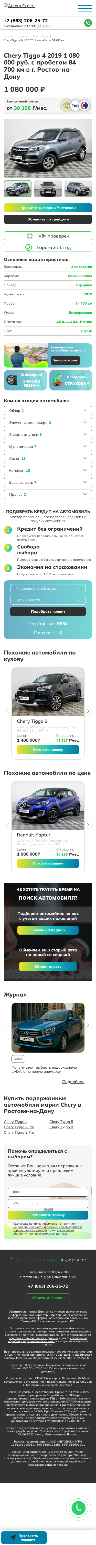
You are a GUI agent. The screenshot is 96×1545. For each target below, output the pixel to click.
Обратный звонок (48, 1297)
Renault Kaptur (33, 835)
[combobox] (48, 588)
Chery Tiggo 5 (61, 1122)
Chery (34, 36)
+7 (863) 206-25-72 (26, 20)
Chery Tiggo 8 (32, 721)
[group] (48, 148)
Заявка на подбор (48, 930)
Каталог (23, 36)
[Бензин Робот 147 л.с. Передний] (48, 692)
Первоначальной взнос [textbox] (36, 588)
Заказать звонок (65, 360)
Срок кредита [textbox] (28, 600)
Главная (9, 36)
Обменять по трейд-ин (48, 219)
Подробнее (73, 1081)
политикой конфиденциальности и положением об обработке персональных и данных (47, 1227)
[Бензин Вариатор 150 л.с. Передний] (48, 805)
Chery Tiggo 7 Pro (19, 1127)
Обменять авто (48, 966)
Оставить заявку (48, 749)
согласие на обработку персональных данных (47, 1339)
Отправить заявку (48, 1215)
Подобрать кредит (48, 611)
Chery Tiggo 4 (15, 1122)
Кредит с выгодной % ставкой (48, 207)
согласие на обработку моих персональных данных (43, 1231)
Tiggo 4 (46, 36)
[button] (86, 148)
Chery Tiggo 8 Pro (19, 1132)
